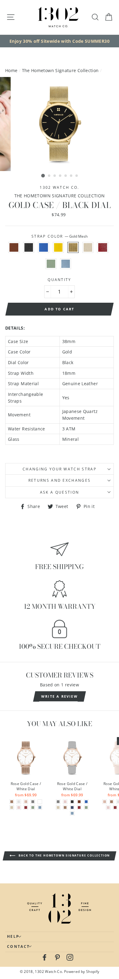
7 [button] (76, 175)
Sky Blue (65, 263)
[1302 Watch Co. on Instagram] (70, 957)
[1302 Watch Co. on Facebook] (44, 957)
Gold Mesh (72, 247)
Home (11, 70)
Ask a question (59, 492)
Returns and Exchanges (59, 480)
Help (13, 936)
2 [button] (49, 175)
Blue (43, 247)
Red (102, 247)
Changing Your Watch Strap (59, 469)
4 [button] (60, 175)
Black (28, 247)
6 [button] (71, 175)
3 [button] (54, 175)
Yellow (58, 247)
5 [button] (65, 175)
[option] (59, 41)
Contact (18, 946)
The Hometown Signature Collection (60, 70)
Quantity (59, 279)
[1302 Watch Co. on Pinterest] (57, 957)
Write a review (59, 696)
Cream (87, 247)
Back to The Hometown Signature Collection (64, 856)
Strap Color (59, 236)
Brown (13, 247)
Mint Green (50, 263)
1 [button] (43, 175)
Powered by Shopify (81, 971)
